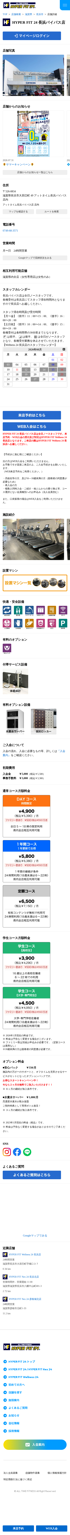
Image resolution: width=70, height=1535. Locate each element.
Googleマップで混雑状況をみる (35, 258)
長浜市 (39, 14)
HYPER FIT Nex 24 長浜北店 (24, 1277)
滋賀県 (28, 14)
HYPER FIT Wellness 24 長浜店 (25, 1254)
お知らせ (13, 1415)
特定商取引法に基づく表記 (17, 1479)
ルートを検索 (52, 211)
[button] (33, 75)
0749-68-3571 (10, 230)
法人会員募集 (10, 1473)
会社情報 (13, 1423)
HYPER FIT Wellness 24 (23, 1377)
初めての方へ (16, 1384)
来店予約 (18, 1528)
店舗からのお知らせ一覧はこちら (35, 172)
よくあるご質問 (18, 1408)
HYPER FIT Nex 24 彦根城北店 (25, 1299)
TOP (5, 14)
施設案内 (13, 1400)
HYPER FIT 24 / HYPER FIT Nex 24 (30, 1369)
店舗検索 (16, 14)
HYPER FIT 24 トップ (21, 1361)
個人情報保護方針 (57, 1473)
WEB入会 (52, 1528)
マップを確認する (18, 211)
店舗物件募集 (32, 1473)
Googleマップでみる (35, 1235)
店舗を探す (15, 1392)
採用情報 (13, 1431)
